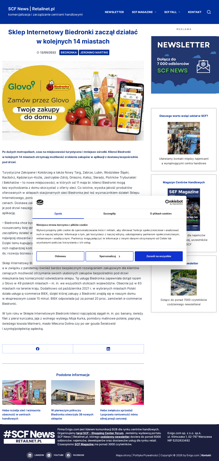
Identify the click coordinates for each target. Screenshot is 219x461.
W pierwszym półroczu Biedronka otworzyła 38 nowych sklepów (72, 414)
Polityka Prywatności (145, 455)
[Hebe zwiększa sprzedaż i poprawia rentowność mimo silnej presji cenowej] (122, 392)
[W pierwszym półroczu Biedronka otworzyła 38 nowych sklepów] (73, 392)
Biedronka (69, 52)
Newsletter (114, 12)
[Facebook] (37, 349)
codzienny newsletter (115, 436)
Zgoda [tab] (58, 213)
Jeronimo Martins (94, 52)
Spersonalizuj (107, 256)
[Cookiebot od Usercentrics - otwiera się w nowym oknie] (168, 202)
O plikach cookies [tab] (161, 213)
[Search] (209, 12)
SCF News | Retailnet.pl (31, 8)
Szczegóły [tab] (109, 213)
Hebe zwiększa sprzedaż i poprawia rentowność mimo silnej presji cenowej (119, 414)
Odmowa (60, 256)
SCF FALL (170, 12)
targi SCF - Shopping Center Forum (100, 433)
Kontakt (195, 12)
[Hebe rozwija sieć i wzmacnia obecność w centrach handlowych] (24, 392)
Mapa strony (123, 455)
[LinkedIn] (108, 349)
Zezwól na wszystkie (158, 256)
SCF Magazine (142, 12)
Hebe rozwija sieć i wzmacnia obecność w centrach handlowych (21, 414)
